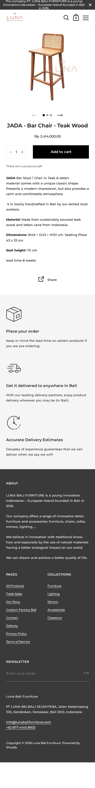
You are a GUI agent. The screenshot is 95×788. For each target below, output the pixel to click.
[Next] (60, 114)
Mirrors (53, 602)
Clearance (55, 618)
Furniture (54, 586)
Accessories (56, 610)
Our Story (13, 602)
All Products (15, 586)
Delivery (12, 625)
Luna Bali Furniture (47, 743)
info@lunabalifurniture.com (28, 722)
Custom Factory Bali (21, 610)
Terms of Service (18, 641)
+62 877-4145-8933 (20, 727)
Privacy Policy (16, 633)
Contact (12, 618)
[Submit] (86, 675)
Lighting (54, 594)
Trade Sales (14, 594)
